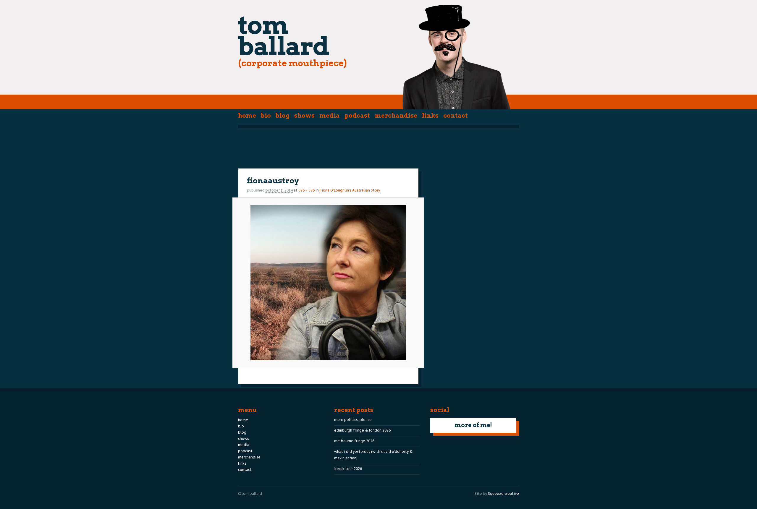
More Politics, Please (353, 419)
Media (329, 115)
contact (455, 115)
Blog (282, 115)
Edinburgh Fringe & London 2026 (362, 430)
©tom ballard (250, 493)
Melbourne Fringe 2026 (354, 441)
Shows (304, 115)
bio (266, 115)
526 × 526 (306, 190)
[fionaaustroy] (328, 282)
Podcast (357, 115)
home (247, 115)
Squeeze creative (503, 493)
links (430, 115)
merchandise (396, 115)
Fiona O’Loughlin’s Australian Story (350, 190)
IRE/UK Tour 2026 (348, 468)
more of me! (473, 425)
